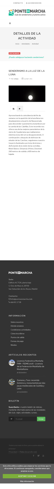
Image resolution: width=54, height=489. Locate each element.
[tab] (14, 108)
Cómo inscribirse (17, 333)
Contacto (18, 3)
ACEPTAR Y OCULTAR (27, 476)
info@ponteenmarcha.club (21, 299)
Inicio (17, 44)
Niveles (14, 345)
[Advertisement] (27, 178)
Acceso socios (34, 3)
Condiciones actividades (21, 330)
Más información (27, 481)
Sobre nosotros (17, 322)
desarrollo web (28, 452)
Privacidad (13, 452)
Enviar (41, 419)
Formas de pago (17, 341)
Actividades (26, 44)
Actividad (35, 44)
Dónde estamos (17, 326)
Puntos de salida (17, 337)
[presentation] (14, 108)
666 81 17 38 (15, 302)
